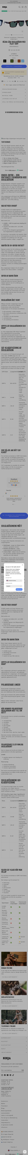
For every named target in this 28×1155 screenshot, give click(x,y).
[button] (22, 565)
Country (9, 577)
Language (9, 583)
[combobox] (11, 580)
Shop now (19, 589)
